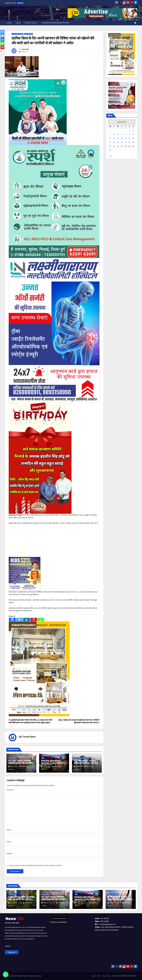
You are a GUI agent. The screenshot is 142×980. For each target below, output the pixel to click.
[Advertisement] (54, 540)
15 (129, 138)
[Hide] (1, 51)
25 (114, 146)
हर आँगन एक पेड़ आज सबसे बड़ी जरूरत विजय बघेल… (56, 23)
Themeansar (38, 976)
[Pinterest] (33, 619)
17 (110, 142)
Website (9, 853)
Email (9, 842)
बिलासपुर (58, 755)
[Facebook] (12, 619)
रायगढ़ (63, 755)
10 (110, 138)
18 (114, 142)
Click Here (11, 952)
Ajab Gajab (12, 894)
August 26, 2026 (16, 903)
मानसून (88, 758)
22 (129, 142)
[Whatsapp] (40, 619)
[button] (6, 974)
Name (9, 830)
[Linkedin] (26, 619)
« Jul (110, 156)
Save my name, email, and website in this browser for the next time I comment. (35, 865)
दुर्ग (54, 755)
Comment (10, 790)
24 (110, 146)
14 (125, 138)
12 (118, 138)
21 (125, 142)
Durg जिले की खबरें (28, 33)
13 (122, 138)
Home (9, 23)
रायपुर (43, 758)
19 (118, 142)
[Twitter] (19, 619)
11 (114, 138)
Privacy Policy (31, 23)
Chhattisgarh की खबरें (17, 33)
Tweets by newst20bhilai (58, 922)
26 (118, 146)
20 (122, 142)
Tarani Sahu (25, 49)
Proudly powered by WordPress (14, 976)
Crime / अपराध (111, 894)
